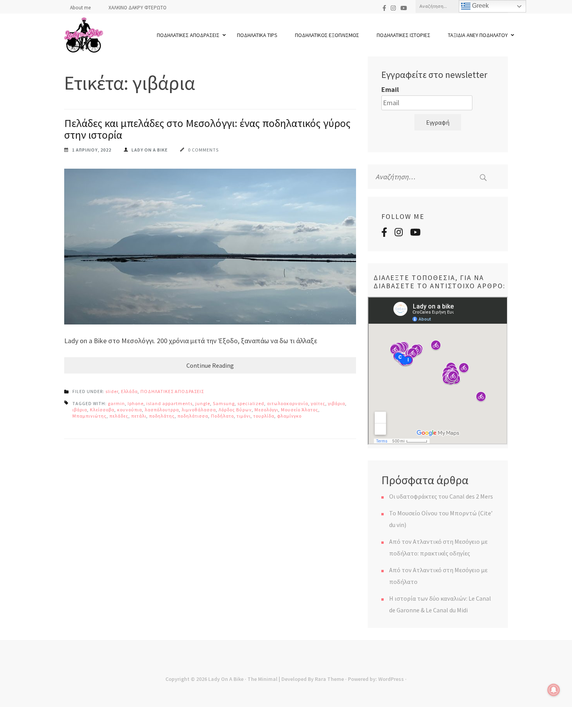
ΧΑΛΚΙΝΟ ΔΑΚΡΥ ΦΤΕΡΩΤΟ (138, 7)
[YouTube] (403, 8)
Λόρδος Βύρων (235, 410)
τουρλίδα (263, 416)
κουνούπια (129, 410)
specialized (250, 403)
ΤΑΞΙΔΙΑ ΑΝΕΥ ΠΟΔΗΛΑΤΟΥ (478, 35)
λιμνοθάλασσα (199, 410)
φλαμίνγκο (289, 416)
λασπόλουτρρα (162, 410)
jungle (202, 403)
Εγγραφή (437, 122)
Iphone (136, 403)
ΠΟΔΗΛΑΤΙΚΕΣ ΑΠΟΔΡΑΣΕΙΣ (188, 35)
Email (390, 89)
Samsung (224, 403)
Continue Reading (210, 365)
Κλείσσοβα (102, 410)
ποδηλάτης (162, 416)
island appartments (169, 403)
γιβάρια (336, 403)
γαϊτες (318, 403)
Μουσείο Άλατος (299, 410)
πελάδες (118, 416)
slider (111, 391)
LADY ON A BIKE (150, 150)
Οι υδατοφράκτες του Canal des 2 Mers (441, 496)
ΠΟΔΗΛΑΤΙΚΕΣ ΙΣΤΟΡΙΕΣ (403, 35)
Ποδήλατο (222, 416)
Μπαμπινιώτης (89, 416)
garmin (116, 403)
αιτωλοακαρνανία (287, 403)
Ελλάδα (129, 391)
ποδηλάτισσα (192, 416)
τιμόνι (244, 416)
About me (80, 7)
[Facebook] (384, 8)
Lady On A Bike (226, 678)
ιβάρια (79, 410)
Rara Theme (329, 678)
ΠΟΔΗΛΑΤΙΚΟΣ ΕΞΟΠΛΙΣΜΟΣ (327, 35)
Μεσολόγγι (266, 410)
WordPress (391, 678)
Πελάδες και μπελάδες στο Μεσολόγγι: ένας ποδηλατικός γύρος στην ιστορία (207, 129)
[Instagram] (393, 8)
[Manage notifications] (553, 690)
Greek (479, 5)
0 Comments (203, 150)
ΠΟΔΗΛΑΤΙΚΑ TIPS (257, 35)
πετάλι (138, 416)
